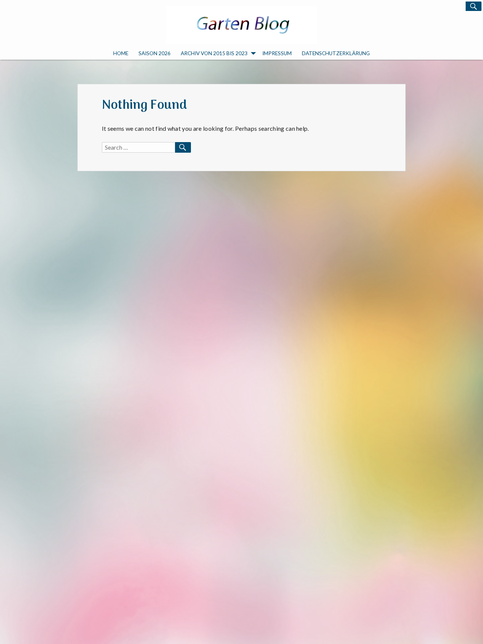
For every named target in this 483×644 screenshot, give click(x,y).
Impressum (277, 53)
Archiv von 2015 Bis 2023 (214, 53)
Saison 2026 (154, 53)
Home (120, 53)
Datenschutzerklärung (336, 53)
